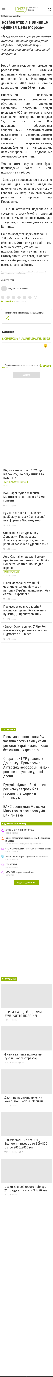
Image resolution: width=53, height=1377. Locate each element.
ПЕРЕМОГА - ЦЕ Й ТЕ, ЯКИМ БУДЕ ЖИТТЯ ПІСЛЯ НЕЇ (23, 1014)
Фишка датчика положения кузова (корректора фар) (23, 1056)
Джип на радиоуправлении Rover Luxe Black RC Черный (23, 1099)
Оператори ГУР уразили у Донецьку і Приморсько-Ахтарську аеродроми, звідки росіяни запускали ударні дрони (25, 538)
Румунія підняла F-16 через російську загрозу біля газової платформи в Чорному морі (24, 516)
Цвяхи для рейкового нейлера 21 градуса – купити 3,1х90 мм (25, 1188)
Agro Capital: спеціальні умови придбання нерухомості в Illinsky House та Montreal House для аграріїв (26, 562)
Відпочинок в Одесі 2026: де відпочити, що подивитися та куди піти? (23, 474)
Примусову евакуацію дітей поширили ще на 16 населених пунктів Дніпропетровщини (24, 610)
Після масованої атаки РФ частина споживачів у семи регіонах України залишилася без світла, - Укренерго (26, 588)
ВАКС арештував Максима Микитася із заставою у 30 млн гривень (24, 496)
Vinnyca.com (7, 280)
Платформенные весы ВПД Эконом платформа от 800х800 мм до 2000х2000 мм (25, 1143)
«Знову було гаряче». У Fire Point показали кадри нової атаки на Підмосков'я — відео (25, 630)
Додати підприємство (26, 882)
